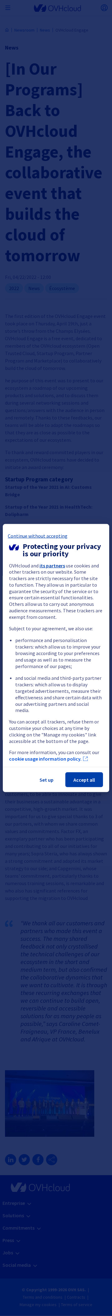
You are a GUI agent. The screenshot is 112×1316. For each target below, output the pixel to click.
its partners (52, 565)
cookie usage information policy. (45, 759)
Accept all (84, 780)
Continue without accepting (38, 535)
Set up (47, 780)
